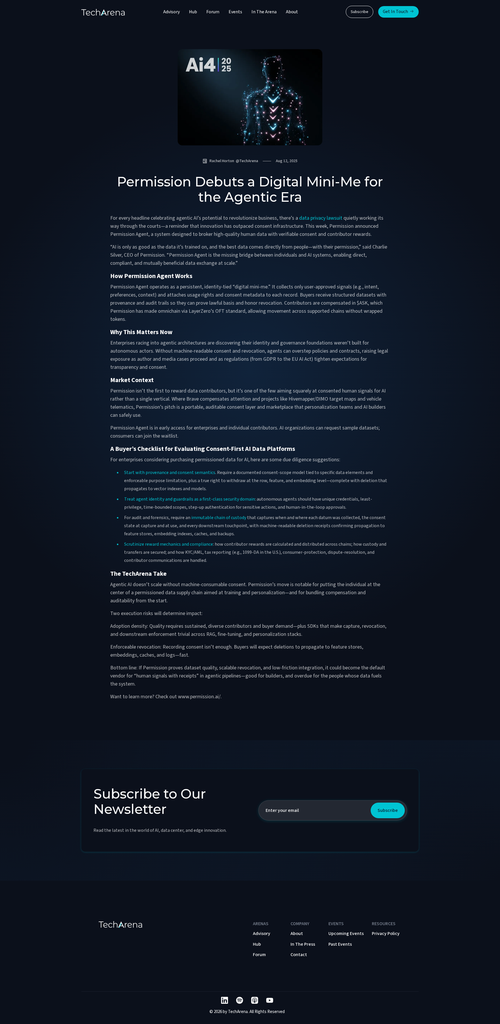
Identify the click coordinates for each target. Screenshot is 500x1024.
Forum (212, 11)
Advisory (171, 11)
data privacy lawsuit (320, 218)
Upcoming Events (346, 933)
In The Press (303, 944)
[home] (103, 12)
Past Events (340, 944)
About (292, 11)
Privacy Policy (386, 933)
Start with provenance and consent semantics (169, 472)
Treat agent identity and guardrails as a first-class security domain (189, 499)
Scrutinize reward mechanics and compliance (168, 544)
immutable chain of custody (218, 517)
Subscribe (359, 12)
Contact (299, 954)
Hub (193, 11)
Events (235, 11)
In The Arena (264, 11)
